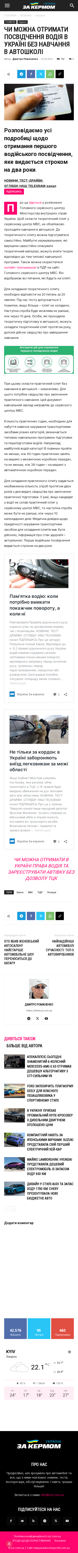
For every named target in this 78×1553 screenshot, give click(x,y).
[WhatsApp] (50, 74)
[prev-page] (6, 1208)
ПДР (40, 892)
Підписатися (63, 1319)
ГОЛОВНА (10, 15)
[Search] (72, 5)
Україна (40, 15)
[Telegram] (21, 74)
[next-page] (13, 1208)
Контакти (60, 1540)
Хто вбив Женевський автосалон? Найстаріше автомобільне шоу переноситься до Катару (21, 952)
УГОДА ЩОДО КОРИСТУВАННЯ (31, 1540)
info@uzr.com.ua (52, 1495)
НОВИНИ (26, 15)
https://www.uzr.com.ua (39, 1010)
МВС (30, 892)
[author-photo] (39, 998)
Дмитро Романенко (25, 58)
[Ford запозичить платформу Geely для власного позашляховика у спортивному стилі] (14, 1091)
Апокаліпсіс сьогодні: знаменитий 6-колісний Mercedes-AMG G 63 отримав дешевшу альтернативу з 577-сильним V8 (49, 1066)
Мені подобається (15, 1321)
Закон (20, 892)
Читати (39, 1319)
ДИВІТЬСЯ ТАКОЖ (20, 1038)
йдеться (35, 202)
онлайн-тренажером (20, 267)
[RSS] (33, 1521)
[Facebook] (31, 74)
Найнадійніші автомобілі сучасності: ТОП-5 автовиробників (60, 947)
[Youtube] (47, 1018)
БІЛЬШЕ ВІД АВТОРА (24, 1045)
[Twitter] (40, 74)
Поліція (51, 892)
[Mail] (22, 1521)
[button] (7, 5)
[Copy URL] (60, 74)
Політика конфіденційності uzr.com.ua (37, 1536)
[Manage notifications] (9, 1544)
